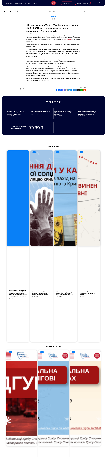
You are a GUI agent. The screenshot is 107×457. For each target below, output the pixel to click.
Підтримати (66, 3)
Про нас (27, 3)
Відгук (35, 3)
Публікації (9, 3)
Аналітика (18, 3)
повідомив (68, 39)
